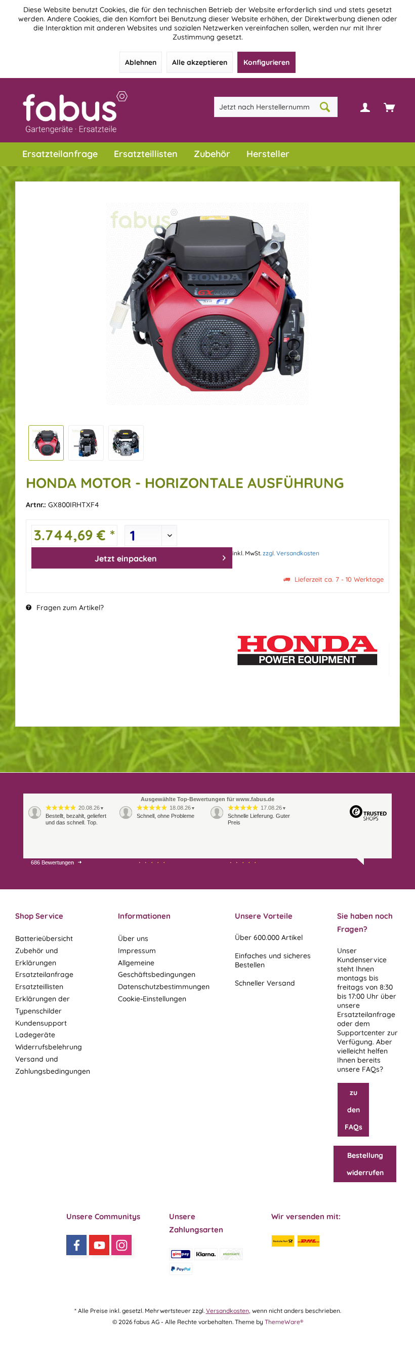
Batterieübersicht (44, 938)
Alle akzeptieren (199, 62)
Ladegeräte (35, 1034)
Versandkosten (227, 1310)
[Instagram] (121, 1245)
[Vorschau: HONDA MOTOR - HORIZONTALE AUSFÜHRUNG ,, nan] (46, 443)
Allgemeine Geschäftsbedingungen (156, 969)
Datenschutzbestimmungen (164, 986)
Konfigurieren (266, 62)
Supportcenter (361, 1032)
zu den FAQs (353, 1110)
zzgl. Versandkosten (291, 553)
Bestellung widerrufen (365, 1164)
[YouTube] (99, 1245)
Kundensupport (41, 1023)
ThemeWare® (284, 1322)
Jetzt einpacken (126, 558)
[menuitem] (389, 107)
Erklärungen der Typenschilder (42, 1004)
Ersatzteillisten (39, 986)
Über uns (133, 938)
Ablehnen (140, 62)
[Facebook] (76, 1245)
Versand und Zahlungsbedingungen (52, 1065)
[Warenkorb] (389, 107)
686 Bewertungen (52, 862)
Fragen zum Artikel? (69, 607)
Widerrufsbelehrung (48, 1046)
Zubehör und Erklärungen (36, 956)
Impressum (137, 950)
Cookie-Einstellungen (152, 998)
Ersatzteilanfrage (44, 974)
